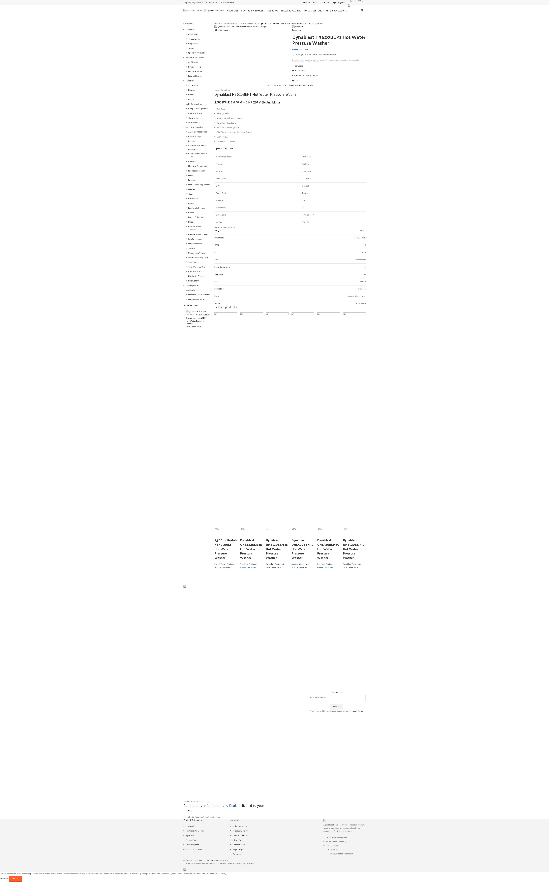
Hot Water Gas (194, 281)
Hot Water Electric (196, 276)
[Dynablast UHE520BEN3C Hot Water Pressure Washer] (303, 420)
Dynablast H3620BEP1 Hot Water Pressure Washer (196, 321)
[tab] (276, 86)
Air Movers (192, 62)
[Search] (365, 11)
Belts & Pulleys (194, 136)
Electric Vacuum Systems (199, 295)
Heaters (191, 90)
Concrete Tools (195, 113)
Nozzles (191, 95)
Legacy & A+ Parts (196, 217)
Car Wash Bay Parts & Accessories (197, 147)
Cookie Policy (239, 845)
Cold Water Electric (196, 267)
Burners (191, 141)
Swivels (191, 248)
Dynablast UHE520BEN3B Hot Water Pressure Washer (277, 549)
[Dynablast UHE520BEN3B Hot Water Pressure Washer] (277, 420)
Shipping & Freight (240, 831)
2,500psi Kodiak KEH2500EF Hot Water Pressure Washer (225, 549)
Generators (193, 118)
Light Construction (194, 104)
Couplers (192, 161)
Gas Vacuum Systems (197, 299)
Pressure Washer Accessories (195, 228)
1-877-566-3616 (227, 2)
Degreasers (193, 43)
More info (4, 878)
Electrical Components (198, 166)
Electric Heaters (195, 71)
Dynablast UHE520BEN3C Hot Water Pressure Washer (302, 549)
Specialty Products (196, 53)
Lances (191, 212)
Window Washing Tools (198, 257)
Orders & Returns (240, 826)
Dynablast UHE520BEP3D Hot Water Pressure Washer (354, 549)
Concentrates (194, 39)
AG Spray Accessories (197, 132)
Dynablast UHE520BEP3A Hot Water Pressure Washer (328, 549)
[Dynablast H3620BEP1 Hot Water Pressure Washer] (198, 313)
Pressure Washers (193, 262)
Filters (190, 175)
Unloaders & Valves (196, 253)
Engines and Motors (196, 171)
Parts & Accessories (194, 127)
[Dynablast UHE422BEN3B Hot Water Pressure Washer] (251, 420)
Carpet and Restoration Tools (198, 155)
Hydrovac (190, 81)
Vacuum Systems (193, 290)
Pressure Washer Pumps (198, 234)
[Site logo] (193, 10)
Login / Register (239, 849)
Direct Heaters (194, 67)
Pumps (191, 99)
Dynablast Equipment (249, 564)
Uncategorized (192, 285)
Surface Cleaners (195, 243)
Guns (190, 194)
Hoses (190, 203)
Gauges (191, 189)
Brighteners (193, 34)
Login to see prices (194, 326)
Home (217, 23)
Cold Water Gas (195, 271)
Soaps (190, 48)
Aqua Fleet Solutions (206, 860)
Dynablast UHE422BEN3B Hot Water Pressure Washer (251, 549)
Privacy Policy (238, 840)
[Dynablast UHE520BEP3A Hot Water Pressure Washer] (328, 420)
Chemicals (190, 29)
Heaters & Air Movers (195, 57)
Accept (15, 878)
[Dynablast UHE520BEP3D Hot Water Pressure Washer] (354, 420)
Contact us (237, 854)
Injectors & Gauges (196, 208)
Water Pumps (194, 122)
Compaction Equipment (198, 108)
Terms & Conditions (241, 835)
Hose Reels (193, 198)
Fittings (191, 180)
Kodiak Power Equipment (225, 564)
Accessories (193, 85)
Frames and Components (199, 185)
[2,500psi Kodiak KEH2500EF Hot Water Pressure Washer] (225, 420)
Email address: (337, 692)
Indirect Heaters (195, 76)
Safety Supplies (195, 239)
